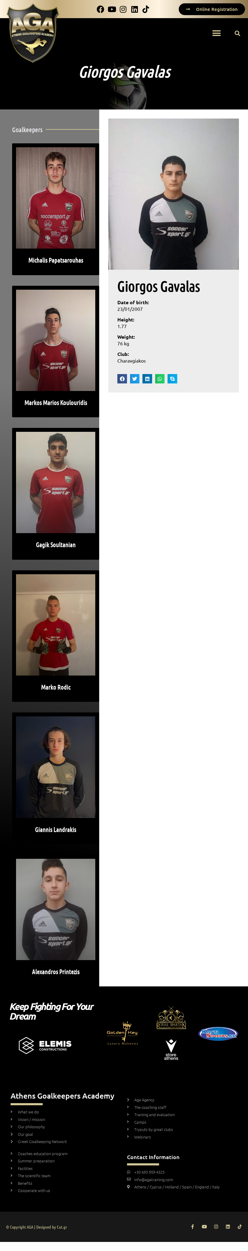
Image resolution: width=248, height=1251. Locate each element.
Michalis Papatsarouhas (55, 260)
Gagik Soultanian (56, 544)
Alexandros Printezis (56, 971)
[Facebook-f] (192, 1226)
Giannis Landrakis (55, 829)
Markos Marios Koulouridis (55, 402)
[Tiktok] (239, 1226)
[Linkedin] (228, 1226)
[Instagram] (216, 1226)
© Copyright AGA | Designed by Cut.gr (36, 1227)
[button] (216, 33)
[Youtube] (204, 1226)
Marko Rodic (55, 687)
